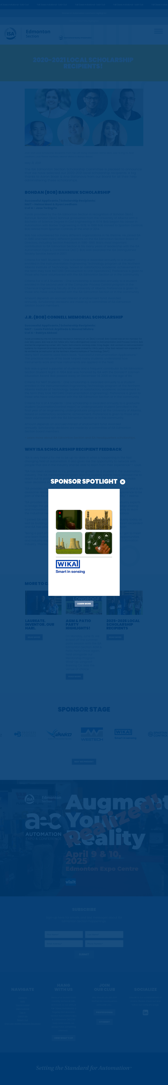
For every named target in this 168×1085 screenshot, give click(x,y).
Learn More (84, 603)
